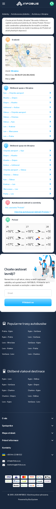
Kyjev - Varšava (34, 331)
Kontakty (6, 447)
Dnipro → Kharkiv (10, 102)
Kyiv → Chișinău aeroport (13, 93)
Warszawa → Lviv (10, 189)
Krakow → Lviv (9, 184)
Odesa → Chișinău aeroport (14, 112)
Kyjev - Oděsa (33, 379)
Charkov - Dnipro (9, 396)
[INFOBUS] (28, 3)
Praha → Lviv (8, 194)
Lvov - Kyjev (7, 402)
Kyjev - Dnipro (33, 384)
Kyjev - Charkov (8, 390)
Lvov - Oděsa (33, 396)
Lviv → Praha (8, 136)
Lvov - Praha (33, 348)
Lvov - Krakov (7, 348)
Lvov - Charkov (34, 354)
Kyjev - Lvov (7, 379)
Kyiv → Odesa (9, 179)
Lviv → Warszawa (10, 131)
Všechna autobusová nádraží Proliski (31, 211)
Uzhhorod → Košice (11, 107)
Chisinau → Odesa (10, 174)
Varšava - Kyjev (34, 342)
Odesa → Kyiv (9, 122)
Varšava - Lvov (8, 354)
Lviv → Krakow (9, 126)
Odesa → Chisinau (10, 117)
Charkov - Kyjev (34, 390)
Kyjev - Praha (7, 337)
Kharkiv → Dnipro (10, 98)
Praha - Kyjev (7, 331)
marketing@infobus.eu (16, 465)
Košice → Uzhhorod (11, 165)
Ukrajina (14, 71)
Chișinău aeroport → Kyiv (13, 150)
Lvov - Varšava (34, 337)
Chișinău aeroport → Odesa (14, 170)
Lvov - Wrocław (8, 342)
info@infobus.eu (14, 461)
